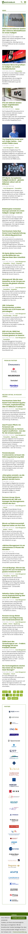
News (4, 10)
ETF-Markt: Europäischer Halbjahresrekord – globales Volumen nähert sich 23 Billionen (13, 181)
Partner (7, 706)
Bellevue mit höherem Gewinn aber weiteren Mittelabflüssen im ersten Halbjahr (14, 31)
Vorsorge (15, 315)
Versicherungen (7, 315)
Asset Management (8, 148)
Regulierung (14, 437)
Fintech (17, 148)
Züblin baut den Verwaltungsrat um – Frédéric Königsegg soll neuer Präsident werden (13, 644)
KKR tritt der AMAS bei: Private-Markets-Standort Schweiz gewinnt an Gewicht (13, 333)
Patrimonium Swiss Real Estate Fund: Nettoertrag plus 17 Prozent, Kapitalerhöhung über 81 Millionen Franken (13, 404)
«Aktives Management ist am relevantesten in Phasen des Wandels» (13, 547)
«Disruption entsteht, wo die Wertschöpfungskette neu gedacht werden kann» (13, 477)
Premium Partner (10, 360)
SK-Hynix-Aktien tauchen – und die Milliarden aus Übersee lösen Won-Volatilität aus (13, 256)
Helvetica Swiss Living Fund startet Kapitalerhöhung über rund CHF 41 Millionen (13, 595)
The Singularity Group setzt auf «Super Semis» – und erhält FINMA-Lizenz (12, 141)
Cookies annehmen (18, 918)
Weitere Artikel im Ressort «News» (12, 395)
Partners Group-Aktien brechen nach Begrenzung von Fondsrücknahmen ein (12, 618)
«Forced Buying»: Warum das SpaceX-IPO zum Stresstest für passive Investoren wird (14, 570)
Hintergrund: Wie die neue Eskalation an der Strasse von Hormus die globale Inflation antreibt (13, 282)
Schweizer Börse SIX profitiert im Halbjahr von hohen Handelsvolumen (13, 67)
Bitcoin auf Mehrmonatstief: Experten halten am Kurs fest (13, 524)
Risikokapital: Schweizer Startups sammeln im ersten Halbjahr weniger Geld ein (13, 211)
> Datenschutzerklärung (19, 932)
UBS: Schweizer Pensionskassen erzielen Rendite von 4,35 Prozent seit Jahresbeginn (13, 308)
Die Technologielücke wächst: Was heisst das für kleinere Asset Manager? (13, 668)
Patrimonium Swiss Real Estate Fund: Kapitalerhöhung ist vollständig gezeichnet (13, 233)
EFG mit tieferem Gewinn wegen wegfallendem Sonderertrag (12, 105)
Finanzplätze (18, 71)
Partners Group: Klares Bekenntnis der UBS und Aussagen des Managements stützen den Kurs (13, 500)
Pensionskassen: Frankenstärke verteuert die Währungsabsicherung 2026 (13, 455)
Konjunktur (19, 263)
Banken (17, 109)
